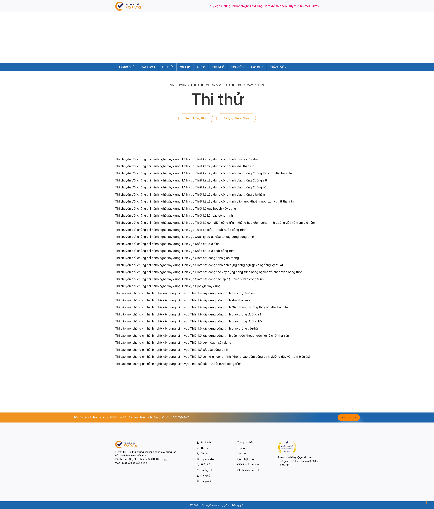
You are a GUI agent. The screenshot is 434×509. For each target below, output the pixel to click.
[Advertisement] (217, 38)
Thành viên (278, 67)
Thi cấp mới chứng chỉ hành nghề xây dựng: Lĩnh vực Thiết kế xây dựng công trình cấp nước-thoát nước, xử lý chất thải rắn (202, 335)
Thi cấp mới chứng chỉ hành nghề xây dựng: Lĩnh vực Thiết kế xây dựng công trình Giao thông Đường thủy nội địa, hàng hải (202, 307)
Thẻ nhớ (218, 67)
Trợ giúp (257, 67)
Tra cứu (237, 67)
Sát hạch (148, 67)
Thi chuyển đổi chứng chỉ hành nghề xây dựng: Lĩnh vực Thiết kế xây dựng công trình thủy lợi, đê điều (187, 159)
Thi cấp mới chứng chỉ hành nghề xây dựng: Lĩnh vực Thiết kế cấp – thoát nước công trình (178, 364)
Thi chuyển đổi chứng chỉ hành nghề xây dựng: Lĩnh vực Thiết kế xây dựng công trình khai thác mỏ (184, 166)
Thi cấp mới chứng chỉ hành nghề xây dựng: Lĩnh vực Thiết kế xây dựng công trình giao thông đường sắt (188, 314)
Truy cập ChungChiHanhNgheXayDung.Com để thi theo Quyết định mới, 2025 (263, 6)
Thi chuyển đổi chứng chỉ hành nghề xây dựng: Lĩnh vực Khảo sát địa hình (167, 244)
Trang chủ (126, 67)
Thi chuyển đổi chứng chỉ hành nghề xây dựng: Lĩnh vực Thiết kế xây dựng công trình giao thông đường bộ (191, 187)
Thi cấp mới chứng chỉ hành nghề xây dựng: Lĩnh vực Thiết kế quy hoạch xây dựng (173, 342)
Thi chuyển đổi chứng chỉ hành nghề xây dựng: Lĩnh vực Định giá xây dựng (168, 286)
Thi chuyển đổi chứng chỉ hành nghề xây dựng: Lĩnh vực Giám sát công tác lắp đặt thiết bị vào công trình (189, 279)
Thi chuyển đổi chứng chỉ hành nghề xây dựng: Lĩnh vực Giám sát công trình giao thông (177, 258)
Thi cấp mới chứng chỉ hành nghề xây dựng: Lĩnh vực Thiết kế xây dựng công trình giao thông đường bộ (188, 321)
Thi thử (167, 67)
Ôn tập (185, 67)
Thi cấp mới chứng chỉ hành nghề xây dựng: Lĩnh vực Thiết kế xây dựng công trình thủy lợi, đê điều (185, 293)
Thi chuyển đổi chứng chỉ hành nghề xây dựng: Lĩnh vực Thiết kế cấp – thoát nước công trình (180, 230)
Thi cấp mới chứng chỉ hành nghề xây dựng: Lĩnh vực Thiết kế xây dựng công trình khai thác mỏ (182, 300)
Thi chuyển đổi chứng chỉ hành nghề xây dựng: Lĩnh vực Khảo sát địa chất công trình (175, 251)
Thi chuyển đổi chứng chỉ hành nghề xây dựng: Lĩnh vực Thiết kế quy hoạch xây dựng (175, 208)
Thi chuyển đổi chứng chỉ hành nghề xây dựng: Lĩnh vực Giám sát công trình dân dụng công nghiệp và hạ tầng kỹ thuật (199, 265)
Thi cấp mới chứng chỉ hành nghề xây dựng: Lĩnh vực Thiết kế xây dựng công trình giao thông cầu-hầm (187, 328)
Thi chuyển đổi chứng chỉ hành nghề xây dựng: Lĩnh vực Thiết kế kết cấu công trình (174, 215)
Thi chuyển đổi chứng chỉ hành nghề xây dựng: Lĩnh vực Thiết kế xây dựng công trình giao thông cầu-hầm (190, 194)
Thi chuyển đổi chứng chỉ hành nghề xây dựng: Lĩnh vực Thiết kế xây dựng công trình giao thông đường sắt (191, 180)
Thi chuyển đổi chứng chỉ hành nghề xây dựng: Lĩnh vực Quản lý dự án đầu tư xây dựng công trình (184, 236)
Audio (201, 67)
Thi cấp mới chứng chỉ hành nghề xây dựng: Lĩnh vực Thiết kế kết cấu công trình (171, 349)
